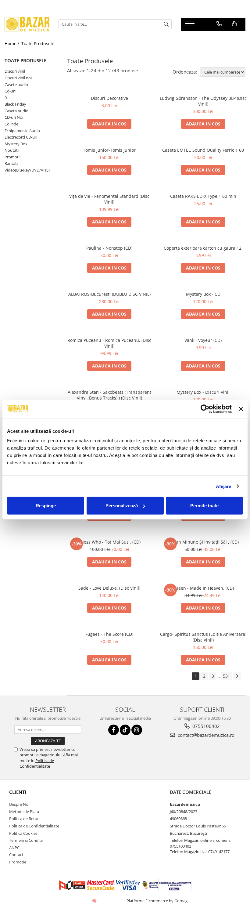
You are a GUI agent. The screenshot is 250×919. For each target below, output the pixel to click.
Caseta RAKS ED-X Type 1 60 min (203, 196)
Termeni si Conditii (26, 840)
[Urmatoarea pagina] (237, 676)
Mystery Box (16, 144)
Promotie (17, 862)
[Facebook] (113, 730)
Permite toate (204, 505)
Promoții (12, 157)
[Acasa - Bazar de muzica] (27, 24)
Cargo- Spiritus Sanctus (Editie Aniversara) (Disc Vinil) (203, 637)
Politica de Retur (24, 818)
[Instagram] (136, 730)
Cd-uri (10, 91)
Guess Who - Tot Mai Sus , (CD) (109, 542)
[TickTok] (125, 730)
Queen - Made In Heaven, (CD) (203, 588)
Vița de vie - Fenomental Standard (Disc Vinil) (109, 199)
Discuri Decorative (109, 98)
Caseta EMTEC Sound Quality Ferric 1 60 (203, 150)
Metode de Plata (24, 811)
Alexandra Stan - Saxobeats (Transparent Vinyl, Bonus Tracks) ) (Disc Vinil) (109, 395)
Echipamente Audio (22, 130)
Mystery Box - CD (203, 294)
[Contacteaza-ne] (219, 24)
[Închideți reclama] (241, 409)
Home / (12, 43)
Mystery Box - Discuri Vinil (203, 392)
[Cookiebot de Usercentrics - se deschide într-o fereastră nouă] (205, 408)
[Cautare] (166, 24)
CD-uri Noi (14, 117)
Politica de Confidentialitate (37, 763)
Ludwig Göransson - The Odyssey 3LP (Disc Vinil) (203, 101)
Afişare (223, 486)
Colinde (11, 124)
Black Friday (15, 104)
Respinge (46, 505)
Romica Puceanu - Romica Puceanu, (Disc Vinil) (109, 343)
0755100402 (205, 726)
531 (226, 676)
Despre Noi (19, 804)
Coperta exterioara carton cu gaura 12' (203, 248)
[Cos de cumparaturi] (234, 24)
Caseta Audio (16, 111)
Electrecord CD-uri (21, 137)
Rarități (11, 163)
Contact (16, 854)
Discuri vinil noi (18, 78)
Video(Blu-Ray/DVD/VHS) (27, 170)
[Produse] (190, 25)
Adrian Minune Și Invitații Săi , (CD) (203, 542)
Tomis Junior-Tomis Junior (109, 150)
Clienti (17, 792)
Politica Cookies (23, 833)
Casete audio (16, 84)
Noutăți (12, 150)
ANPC (14, 847)
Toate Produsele (37, 43)
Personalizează (121, 505)
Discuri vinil (15, 71)
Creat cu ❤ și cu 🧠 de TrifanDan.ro (95, 900)
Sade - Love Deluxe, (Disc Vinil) (109, 588)
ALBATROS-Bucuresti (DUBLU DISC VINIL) (109, 294)
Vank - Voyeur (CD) (203, 340)
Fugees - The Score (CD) (109, 634)
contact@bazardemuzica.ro (205, 735)
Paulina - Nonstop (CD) (109, 248)
